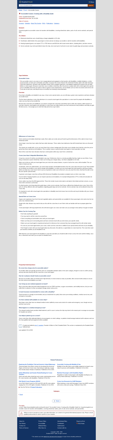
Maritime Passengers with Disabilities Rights (70, 373)
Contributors (60, 423)
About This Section (36, 23)
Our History (22, 423)
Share (58, 401)
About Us (21, 421)
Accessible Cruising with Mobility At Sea (69, 364)
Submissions (60, 425)
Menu (91, 2)
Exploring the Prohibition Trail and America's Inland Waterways (37, 364)
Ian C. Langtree (39, 325)
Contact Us (22, 425)
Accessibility (41, 423)
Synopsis (21, 23)
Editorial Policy (42, 425)
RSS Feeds (81, 423)
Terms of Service (23, 428)
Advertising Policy (62, 421)
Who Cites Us (42, 428)
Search (91, 5)
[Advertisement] (56, 61)
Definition (27, 23)
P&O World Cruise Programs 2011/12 (29, 381)
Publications (49, 23)
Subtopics (56, 23)
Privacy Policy (42, 421)
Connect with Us (61, 428)
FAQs (43, 23)
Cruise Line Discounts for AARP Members (69, 381)
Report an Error (81, 421)
